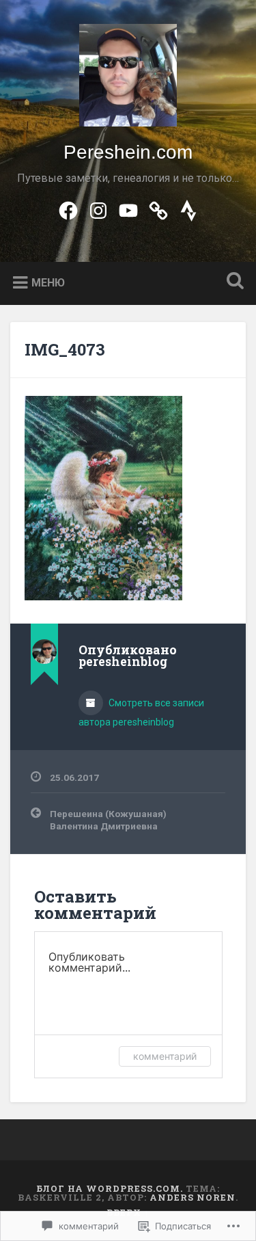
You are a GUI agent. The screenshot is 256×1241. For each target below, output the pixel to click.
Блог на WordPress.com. (109, 1188)
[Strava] (188, 209)
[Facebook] (68, 209)
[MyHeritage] (158, 209)
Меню (48, 282)
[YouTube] (128, 209)
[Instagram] (98, 209)
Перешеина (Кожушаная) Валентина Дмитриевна (108, 819)
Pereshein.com (128, 152)
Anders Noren (193, 1197)
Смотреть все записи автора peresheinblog (141, 712)
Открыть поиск (232, 282)
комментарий (165, 1056)
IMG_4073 (65, 349)
